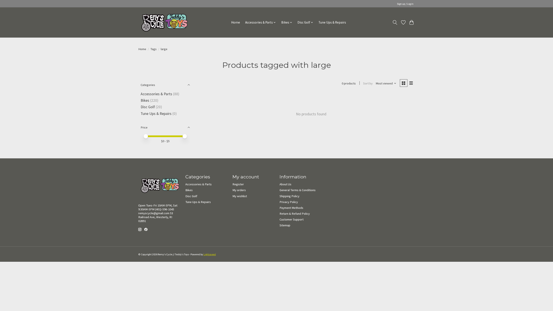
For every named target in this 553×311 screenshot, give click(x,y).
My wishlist (239, 196)
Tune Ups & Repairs (332, 22)
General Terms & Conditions (298, 190)
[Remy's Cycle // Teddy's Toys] (163, 22)
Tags (153, 49)
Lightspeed (209, 254)
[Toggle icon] (395, 22)
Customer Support (292, 219)
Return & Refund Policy (295, 214)
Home (235, 22)
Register (238, 184)
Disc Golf (148, 107)
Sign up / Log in (405, 3)
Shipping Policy (289, 196)
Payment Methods (291, 208)
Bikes (145, 100)
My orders (239, 190)
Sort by (368, 83)
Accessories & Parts (156, 94)
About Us (285, 184)
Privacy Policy (289, 202)
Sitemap (285, 225)
